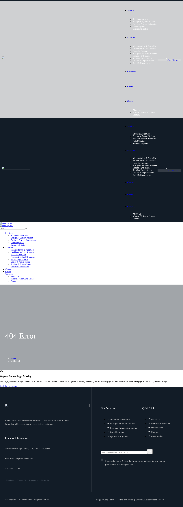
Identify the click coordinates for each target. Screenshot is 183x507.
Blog (98, 500)
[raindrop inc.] (6, 223)
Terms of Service (125, 500)
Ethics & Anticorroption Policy (150, 500)
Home (13, 358)
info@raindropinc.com (23, 458)
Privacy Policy (108, 500)
